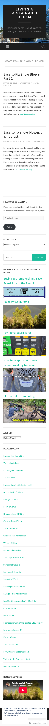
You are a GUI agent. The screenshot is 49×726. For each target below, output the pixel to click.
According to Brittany (13, 492)
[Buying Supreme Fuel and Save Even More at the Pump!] (24, 297)
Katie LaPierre (9, 637)
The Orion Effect (11, 528)
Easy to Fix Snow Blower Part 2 (22, 76)
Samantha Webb (10, 579)
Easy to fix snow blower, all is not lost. (23, 134)
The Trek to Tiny (10, 644)
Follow (10, 227)
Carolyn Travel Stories (13, 521)
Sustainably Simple (11, 564)
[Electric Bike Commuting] (24, 422)
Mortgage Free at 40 (12, 630)
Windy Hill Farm (10, 543)
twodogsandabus (11, 666)
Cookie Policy (13, 715)
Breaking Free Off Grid (13, 514)
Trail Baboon (9, 477)
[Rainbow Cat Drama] (24, 327)
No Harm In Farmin (12, 572)
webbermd (25, 83)
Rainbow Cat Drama (16, 301)
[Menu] (7, 46)
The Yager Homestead (13, 557)
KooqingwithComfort (13, 470)
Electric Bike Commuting (19, 396)
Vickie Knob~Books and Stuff (16, 659)
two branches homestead (14, 535)
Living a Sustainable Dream (24, 13)
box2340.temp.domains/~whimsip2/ (19, 601)
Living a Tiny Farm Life (13, 456)
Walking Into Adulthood (14, 586)
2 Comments (38, 141)
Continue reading (27, 114)
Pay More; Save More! (17, 332)
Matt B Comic (9, 506)
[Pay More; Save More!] (24, 355)
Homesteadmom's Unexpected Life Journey (22, 622)
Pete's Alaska (9, 615)
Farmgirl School (10, 499)
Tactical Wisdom (11, 463)
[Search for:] (24, 257)
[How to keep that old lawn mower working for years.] (24, 391)
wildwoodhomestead (12, 550)
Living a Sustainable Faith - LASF (17, 485)
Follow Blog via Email (15, 202)
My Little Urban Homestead (16, 651)
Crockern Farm (10, 608)
